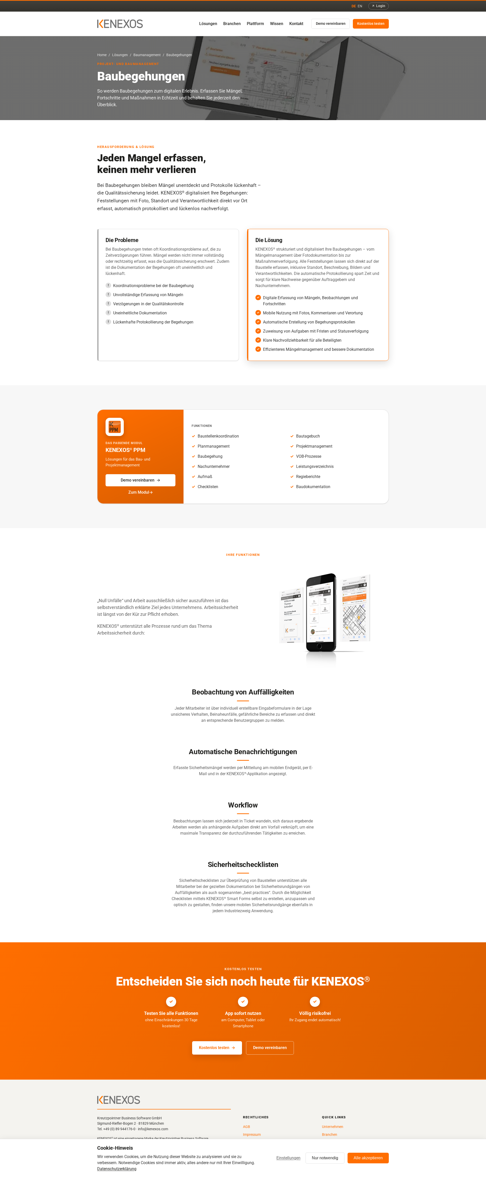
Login (380, 6)
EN (360, 6)
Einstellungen (288, 1158)
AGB (246, 1127)
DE (354, 6)
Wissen (276, 23)
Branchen (232, 23)
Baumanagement (147, 55)
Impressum (252, 1134)
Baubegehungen (179, 55)
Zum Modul (138, 492)
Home (102, 55)
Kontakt (296, 23)
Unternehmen (332, 1127)
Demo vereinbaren (331, 23)
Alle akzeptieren (368, 1158)
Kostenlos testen (370, 23)
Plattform (255, 23)
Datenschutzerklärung (116, 1168)
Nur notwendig (325, 1158)
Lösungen (208, 23)
